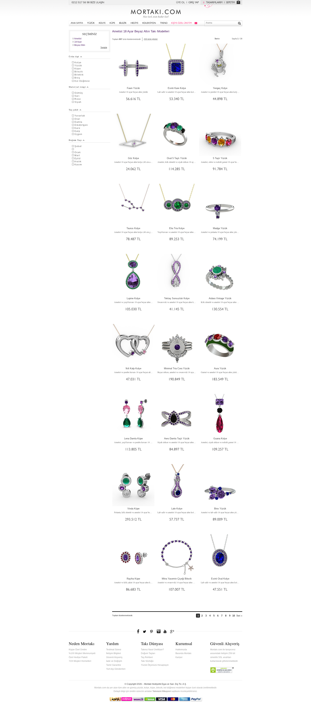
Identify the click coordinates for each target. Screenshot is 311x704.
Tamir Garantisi (113, 665)
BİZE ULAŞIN (97, 2)
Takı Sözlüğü (147, 661)
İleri (216, 39)
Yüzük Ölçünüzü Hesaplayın (155, 665)
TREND (164, 23)
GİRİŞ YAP (193, 2)
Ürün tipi (74, 56)
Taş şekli (73, 109)
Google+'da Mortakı (173, 631)
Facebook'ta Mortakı (138, 631)
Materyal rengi (77, 87)
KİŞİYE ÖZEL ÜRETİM (181, 23)
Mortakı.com (155, 12)
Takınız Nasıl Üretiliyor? (152, 649)
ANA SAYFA (77, 23)
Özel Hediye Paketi (78, 657)
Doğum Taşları (148, 653)
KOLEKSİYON (149, 23)
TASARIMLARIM (212, 2)
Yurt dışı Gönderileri (115, 669)
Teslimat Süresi (113, 649)
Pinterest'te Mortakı (151, 631)
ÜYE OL (180, 2)
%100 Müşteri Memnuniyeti (82, 653)
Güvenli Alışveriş (114, 657)
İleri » (239, 615)
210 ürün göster (151, 39)
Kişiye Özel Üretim (78, 649)
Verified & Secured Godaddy (222, 670)
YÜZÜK (91, 23)
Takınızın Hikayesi (161, 691)
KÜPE (112, 23)
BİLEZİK (123, 23)
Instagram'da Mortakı (158, 631)
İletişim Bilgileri (113, 653)
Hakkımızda (181, 649)
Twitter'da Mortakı (145, 631)
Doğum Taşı (75, 140)
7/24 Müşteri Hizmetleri (80, 661)
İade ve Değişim (114, 661)
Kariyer (178, 657)
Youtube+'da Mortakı (165, 631)
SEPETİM (230, 2)
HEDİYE (134, 23)
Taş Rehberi (147, 657)
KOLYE (102, 23)
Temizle (103, 47)
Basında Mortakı (183, 653)
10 (233, 615)
